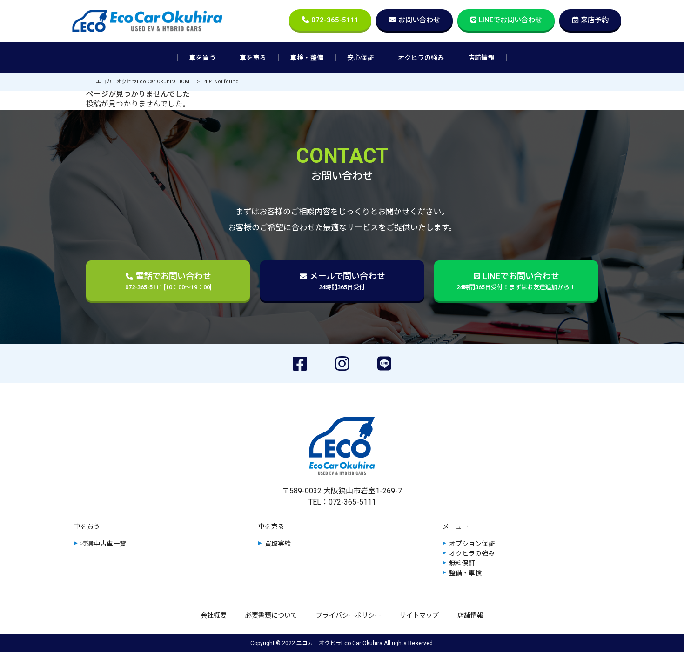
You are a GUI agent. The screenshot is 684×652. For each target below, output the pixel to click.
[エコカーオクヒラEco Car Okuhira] (147, 21)
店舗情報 (470, 615)
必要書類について (271, 615)
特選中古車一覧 (103, 543)
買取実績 (278, 543)
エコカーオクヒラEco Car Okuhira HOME (144, 82)
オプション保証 (472, 543)
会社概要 (214, 615)
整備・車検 (465, 573)
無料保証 (462, 563)
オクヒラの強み (472, 553)
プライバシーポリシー (348, 615)
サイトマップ (419, 615)
